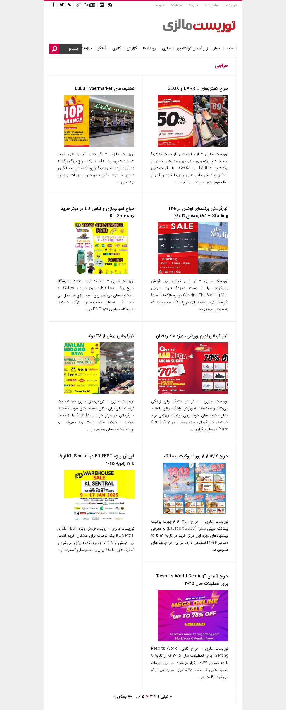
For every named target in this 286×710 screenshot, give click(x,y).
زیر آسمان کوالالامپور (192, 48)
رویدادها (149, 48)
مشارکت (176, 5)
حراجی (221, 65)
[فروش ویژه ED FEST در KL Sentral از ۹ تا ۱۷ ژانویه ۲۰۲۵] (99, 520)
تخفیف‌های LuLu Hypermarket (104, 88)
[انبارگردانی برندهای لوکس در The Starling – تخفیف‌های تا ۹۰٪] (193, 272)
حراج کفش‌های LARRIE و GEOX (198, 88)
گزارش (132, 48)
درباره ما (231, 5)
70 (130, 696)
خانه (230, 48)
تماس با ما (211, 5)
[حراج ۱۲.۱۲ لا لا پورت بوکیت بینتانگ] (193, 513)
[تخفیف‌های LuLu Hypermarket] (99, 145)
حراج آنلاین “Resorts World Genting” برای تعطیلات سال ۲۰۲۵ (191, 580)
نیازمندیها (85, 48)
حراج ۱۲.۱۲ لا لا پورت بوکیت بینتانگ (196, 456)
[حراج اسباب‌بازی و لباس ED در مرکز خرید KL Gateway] (99, 272)
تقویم (160, 5)
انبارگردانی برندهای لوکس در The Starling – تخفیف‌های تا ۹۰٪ (198, 212)
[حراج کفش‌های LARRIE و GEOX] (193, 145)
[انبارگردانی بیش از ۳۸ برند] (99, 392)
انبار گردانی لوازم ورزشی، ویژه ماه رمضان (192, 335)
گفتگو (102, 48)
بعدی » (120, 696)
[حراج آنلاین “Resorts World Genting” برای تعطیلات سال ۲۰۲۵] (193, 640)
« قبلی (166, 696)
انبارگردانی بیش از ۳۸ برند (111, 335)
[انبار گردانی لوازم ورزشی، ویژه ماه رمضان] (193, 392)
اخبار (217, 48)
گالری (116, 48)
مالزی (166, 48)
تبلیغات (192, 5)
